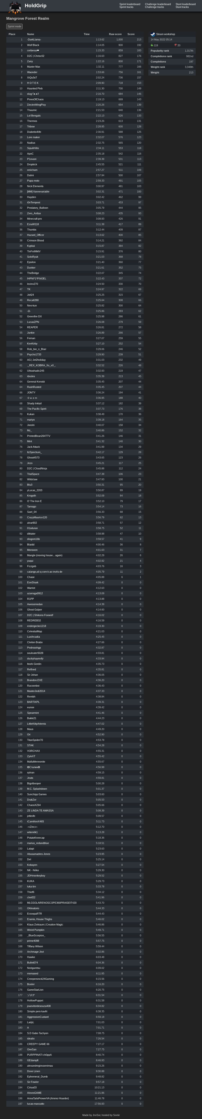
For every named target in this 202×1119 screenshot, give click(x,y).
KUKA (30, 881)
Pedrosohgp (34, 647)
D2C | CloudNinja (37, 468)
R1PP (30, 599)
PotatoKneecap (36, 837)
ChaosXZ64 (34, 805)
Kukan (30, 414)
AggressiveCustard (38, 1017)
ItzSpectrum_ (34, 452)
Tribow (31, 126)
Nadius (31, 142)
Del (29, 859)
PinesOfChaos (35, 99)
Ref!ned (31, 669)
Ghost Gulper (34, 609)
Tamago (31, 506)
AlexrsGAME (34, 1093)
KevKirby (32, 343)
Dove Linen (33, 1071)
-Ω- (29, 311)
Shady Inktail (34, 403)
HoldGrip (35, 5)
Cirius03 (32, 1087)
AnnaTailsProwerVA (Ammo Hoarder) (48, 1098)
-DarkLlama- (34, 39)
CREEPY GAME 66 (38, 1044)
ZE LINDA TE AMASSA (40, 810)
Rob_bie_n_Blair (36, 349)
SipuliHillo (33, 148)
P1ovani (31, 159)
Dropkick (32, 164)
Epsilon (31, 262)
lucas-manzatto (35, 1103)
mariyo (31, 419)
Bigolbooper (34, 783)
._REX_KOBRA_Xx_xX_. (41, 365)
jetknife (31, 816)
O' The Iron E (34, 501)
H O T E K (33, 83)
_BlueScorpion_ (36, 935)
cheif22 (31, 897)
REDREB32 (34, 620)
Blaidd (30, 544)
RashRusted (34, 387)
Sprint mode (14, 26)
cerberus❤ (33, 50)
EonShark (32, 582)
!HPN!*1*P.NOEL (36, 278)
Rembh (31, 696)
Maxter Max (33, 66)
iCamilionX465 (35, 821)
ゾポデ (31, 995)
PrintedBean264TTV (38, 436)
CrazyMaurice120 (37, 517)
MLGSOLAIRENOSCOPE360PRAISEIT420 (52, 902)
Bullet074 (32, 962)
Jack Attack (33, 447)
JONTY (31, 392)
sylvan (30, 772)
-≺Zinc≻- (32, 827)
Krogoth (31, 495)
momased (32, 973)
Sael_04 (32, 512)
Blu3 (29, 484)
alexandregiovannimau (40, 1065)
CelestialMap (34, 631)
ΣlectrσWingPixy (36, 104)
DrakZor (31, 799)
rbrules (31, 376)
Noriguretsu (33, 968)
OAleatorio (33, 908)
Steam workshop (165, 34)
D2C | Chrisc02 (35, 56)
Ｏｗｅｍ (32, 398)
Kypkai (31, 246)
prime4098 (33, 940)
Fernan (31, 338)
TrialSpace (33, 474)
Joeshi (31, 425)
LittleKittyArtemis (36, 723)
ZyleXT (31, 756)
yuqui (30, 561)
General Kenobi (36, 381)
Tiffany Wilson (35, 946)
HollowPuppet (35, 1000)
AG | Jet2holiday (36, 360)
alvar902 (32, 522)
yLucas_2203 (34, 490)
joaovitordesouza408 (39, 1006)
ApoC (30, 153)
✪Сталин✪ (33, 767)
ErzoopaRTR (34, 913)
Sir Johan (32, 674)
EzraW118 (33, 224)
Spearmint (33, 713)
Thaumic (32, 110)
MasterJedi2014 (36, 691)
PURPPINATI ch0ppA (39, 1054)
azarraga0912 (35, 593)
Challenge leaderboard (158, 4)
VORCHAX (33, 751)
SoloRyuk (32, 256)
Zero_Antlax (34, 213)
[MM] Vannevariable (38, 191)
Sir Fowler (33, 1082)
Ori (28, 734)
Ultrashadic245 (35, 370)
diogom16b (33, 539)
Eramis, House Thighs (39, 919)
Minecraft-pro (34, 218)
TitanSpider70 (35, 740)
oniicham (32, 170)
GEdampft (32, 1060)
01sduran (32, 528)
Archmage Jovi (35, 951)
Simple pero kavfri (37, 1011)
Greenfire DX (34, 316)
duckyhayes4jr (35, 658)
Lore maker (33, 137)
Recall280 (33, 300)
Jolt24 (30, 294)
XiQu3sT (32, 77)
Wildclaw (32, 479)
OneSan (31, 1049)
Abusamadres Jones (38, 854)
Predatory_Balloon (37, 207)
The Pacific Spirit (36, 408)
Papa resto (33, 180)
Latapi (30, 848)
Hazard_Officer (35, 235)
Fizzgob (31, 566)
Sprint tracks (126, 7)
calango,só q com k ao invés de (44, 571)
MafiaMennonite (36, 761)
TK (28, 289)
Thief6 (30, 892)
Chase (31, 577)
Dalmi (30, 175)
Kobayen (32, 865)
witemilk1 (32, 832)
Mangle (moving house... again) (44, 555)
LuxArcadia (33, 636)
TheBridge (33, 273)
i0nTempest (33, 202)
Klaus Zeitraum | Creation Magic (45, 924)
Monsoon (32, 550)
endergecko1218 (36, 626)
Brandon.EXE (35, 680)
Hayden (31, 197)
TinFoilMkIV (34, 251)
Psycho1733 (34, 354)
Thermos (32, 121)
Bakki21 (31, 718)
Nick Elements (35, 186)
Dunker (31, 267)
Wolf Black (33, 45)
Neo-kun (32, 305)
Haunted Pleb (35, 88)
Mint (29, 441)
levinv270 (32, 284)
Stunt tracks (182, 7)
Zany (30, 61)
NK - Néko (33, 870)
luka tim (31, 886)
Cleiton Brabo (35, 642)
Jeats (30, 778)
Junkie (31, 332)
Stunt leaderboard (186, 4)
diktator (31, 533)
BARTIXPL (33, 702)
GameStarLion (35, 989)
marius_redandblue (38, 843)
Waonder (32, 72)
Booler (31, 984)
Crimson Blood (35, 240)
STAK (30, 745)
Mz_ (29, 430)
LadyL (30, 1022)
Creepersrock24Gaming (40, 979)
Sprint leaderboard (129, 4)
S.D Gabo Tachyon (37, 1033)
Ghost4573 (33, 457)
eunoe (30, 707)
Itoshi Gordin (34, 664)
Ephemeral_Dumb (37, 1076)
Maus (30, 729)
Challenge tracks (154, 7)
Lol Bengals (34, 115)
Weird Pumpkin (35, 930)
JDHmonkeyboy (36, 875)
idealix (31, 1038)
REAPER (32, 327)
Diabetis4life (34, 132)
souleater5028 (35, 653)
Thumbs (31, 229)
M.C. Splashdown (37, 788)
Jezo (30, 463)
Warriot (31, 588)
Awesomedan (35, 604)
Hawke (31, 957)
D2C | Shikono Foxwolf (40, 615)
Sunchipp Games (37, 794)
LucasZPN (33, 322)
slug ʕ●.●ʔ (33, 94)
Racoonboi (33, 685)
